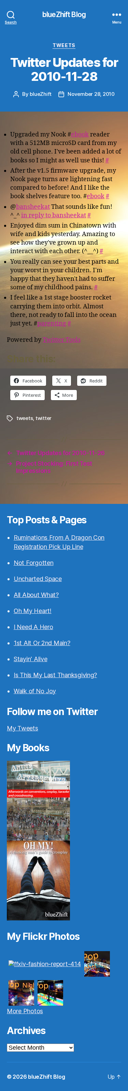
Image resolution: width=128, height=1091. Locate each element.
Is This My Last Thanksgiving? (55, 675)
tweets (24, 418)
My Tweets (22, 728)
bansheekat (33, 207)
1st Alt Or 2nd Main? (42, 642)
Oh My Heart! (33, 610)
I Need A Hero (33, 626)
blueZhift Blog (64, 14)
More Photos (25, 1011)
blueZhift (41, 94)
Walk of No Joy (35, 691)
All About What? (36, 594)
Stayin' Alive (30, 659)
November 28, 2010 (91, 94)
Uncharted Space (38, 578)
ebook (80, 135)
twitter (43, 418)
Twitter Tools (62, 340)
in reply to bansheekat (53, 215)
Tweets (64, 45)
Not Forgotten (34, 562)
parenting (51, 324)
